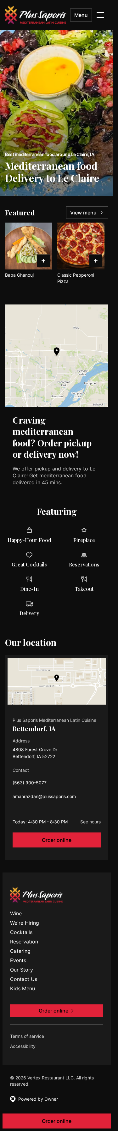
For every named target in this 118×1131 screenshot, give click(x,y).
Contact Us (23, 979)
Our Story (21, 970)
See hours (90, 821)
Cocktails (21, 932)
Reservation (24, 941)
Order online (56, 840)
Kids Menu (22, 988)
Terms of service (27, 1036)
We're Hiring (24, 923)
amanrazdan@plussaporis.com (44, 798)
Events (18, 960)
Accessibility (23, 1046)
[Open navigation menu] (100, 15)
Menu (81, 15)
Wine (16, 913)
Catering (20, 951)
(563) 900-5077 (30, 784)
